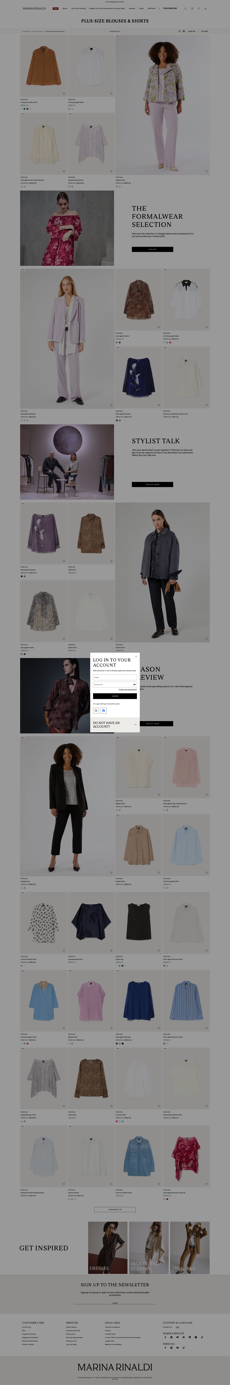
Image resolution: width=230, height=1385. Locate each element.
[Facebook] (103, 710)
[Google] (96, 710)
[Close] (136, 656)
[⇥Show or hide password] (134, 684)
